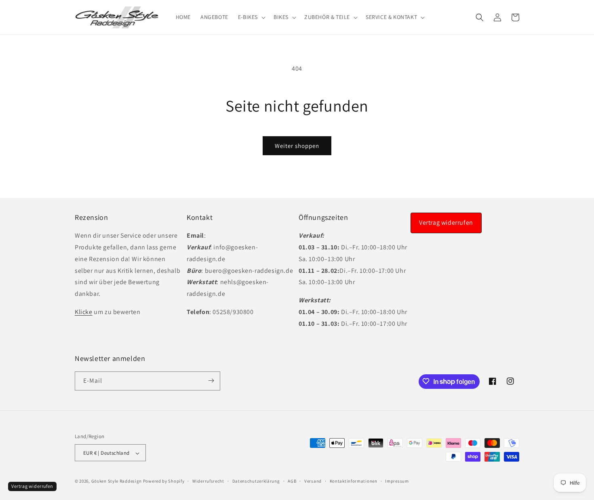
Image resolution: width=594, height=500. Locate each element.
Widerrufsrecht (208, 481)
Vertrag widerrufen (446, 222)
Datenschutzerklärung (256, 481)
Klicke (84, 312)
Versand (313, 481)
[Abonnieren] (211, 380)
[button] (251, 16)
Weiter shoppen (297, 146)
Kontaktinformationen (353, 481)
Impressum (397, 481)
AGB (292, 481)
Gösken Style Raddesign (116, 481)
